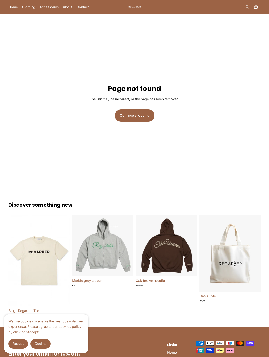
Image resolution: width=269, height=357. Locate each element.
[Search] (247, 7)
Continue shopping (134, 115)
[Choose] (63, 300)
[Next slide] (127, 245)
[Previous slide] (78, 245)
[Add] (254, 285)
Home (172, 352)
